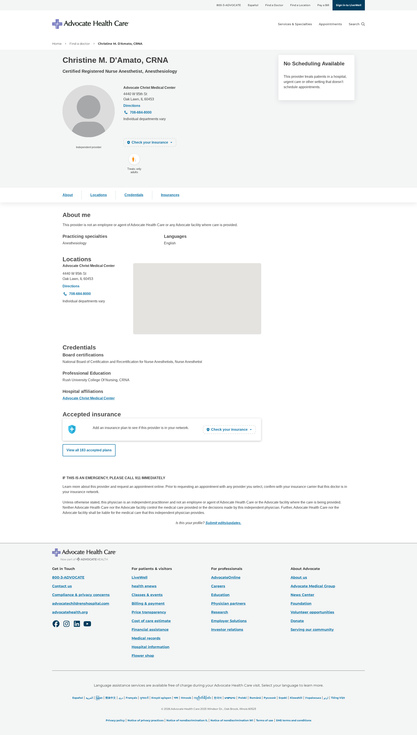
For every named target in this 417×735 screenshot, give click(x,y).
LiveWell (139, 577)
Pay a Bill (323, 5)
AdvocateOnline (225, 577)
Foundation (301, 603)
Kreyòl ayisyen (161, 697)
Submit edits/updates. (223, 523)
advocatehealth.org (70, 612)
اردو (326, 697)
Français (131, 697)
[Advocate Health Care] (91, 24)
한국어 (218, 697)
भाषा (176, 697)
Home (56, 44)
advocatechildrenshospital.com (80, 603)
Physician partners (228, 603)
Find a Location (300, 5)
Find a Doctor (274, 5)
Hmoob (186, 697)
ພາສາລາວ (230, 697)
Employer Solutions (229, 621)
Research (219, 612)
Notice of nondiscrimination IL (187, 720)
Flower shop (143, 656)
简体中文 (110, 697)
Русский (270, 697)
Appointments (330, 24)
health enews (144, 586)
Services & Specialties (295, 24)
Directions (131, 106)
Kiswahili (296, 697)
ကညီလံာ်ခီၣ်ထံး (202, 697)
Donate (297, 621)
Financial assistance (150, 629)
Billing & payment (148, 603)
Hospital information (150, 647)
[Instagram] (66, 624)
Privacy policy (115, 720)
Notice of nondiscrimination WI (231, 720)
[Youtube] (87, 624)
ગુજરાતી (144, 697)
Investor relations (227, 629)
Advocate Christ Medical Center (149, 87)
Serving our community (312, 629)
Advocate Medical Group (313, 586)
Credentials (133, 195)
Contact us (62, 586)
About (68, 195)
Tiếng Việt (338, 697)
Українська (313, 697)
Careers (218, 586)
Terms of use (264, 720)
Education (220, 595)
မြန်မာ (99, 697)
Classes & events (147, 595)
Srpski (283, 697)
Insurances (170, 195)
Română (255, 697)
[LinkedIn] (76, 624)
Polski (242, 697)
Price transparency (149, 612)
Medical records (146, 638)
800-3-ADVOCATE (229, 5)
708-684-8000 (141, 112)
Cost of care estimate (151, 621)
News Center (302, 595)
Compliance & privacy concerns (81, 595)
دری (121, 697)
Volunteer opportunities (312, 612)
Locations (98, 195)
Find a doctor (80, 44)
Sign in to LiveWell (348, 5)
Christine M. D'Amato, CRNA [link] (120, 44)
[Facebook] (56, 624)
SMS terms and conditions (293, 720)
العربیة (89, 697)
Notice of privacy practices (145, 720)
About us (299, 577)
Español (253, 5)
